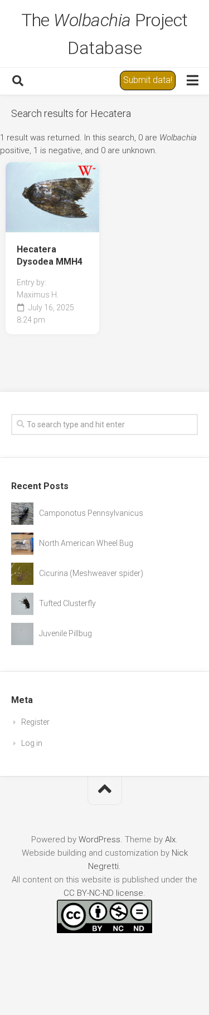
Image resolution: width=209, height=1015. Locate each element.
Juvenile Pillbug (65, 633)
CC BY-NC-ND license (103, 893)
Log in (31, 743)
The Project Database (104, 33)
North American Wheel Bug (86, 543)
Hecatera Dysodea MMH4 (49, 255)
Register (35, 722)
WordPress (99, 840)
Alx (170, 840)
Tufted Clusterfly (67, 603)
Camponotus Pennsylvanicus (91, 513)
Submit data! (147, 80)
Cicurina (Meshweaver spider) (91, 573)
